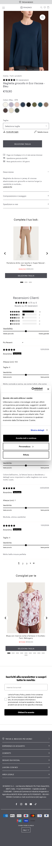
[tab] (21, 282)
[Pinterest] (26, 803)
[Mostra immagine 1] (15, 69)
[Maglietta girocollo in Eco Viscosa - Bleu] (23, 104)
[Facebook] (16, 803)
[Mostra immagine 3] (29, 69)
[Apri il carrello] (48, 7)
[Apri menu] (3, 7)
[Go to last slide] (5, 253)
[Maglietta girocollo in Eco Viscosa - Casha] (5, 104)
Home (5, 75)
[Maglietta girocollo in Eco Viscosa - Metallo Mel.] (17, 110)
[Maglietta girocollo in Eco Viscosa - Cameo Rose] (17, 104)
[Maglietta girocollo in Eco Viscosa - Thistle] (11, 104)
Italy (25, 830)
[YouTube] (31, 803)
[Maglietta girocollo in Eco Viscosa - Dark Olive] (34, 104)
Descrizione (8, 171)
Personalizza (24, 446)
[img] (9, 349)
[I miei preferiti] (44, 7)
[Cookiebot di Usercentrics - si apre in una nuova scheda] (32, 389)
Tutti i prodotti (16, 75)
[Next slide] (46, 253)
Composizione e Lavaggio (14, 195)
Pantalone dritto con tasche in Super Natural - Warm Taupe (26, 264)
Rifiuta (26, 455)
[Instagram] (21, 803)
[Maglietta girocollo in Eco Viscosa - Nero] (29, 104)
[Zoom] (42, 17)
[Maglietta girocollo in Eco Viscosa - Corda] (11, 110)
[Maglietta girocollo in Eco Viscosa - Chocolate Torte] (5, 110)
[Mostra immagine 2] (22, 69)
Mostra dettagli (37, 430)
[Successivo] (45, 42)
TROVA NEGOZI (27, 2)
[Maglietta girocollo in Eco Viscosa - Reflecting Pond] (40, 104)
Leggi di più (7, 186)
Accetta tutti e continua (26, 438)
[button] (9, 79)
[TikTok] (36, 803)
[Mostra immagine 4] (36, 69)
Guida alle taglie (12, 131)
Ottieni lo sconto (26, 712)
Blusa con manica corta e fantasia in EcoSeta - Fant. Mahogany (26, 636)
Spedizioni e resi (10, 203)
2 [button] (22, 563)
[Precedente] (6, 42)
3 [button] (26, 563)
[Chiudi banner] (48, 389)
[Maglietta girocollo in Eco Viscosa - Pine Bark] (46, 104)
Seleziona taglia (22, 143)
